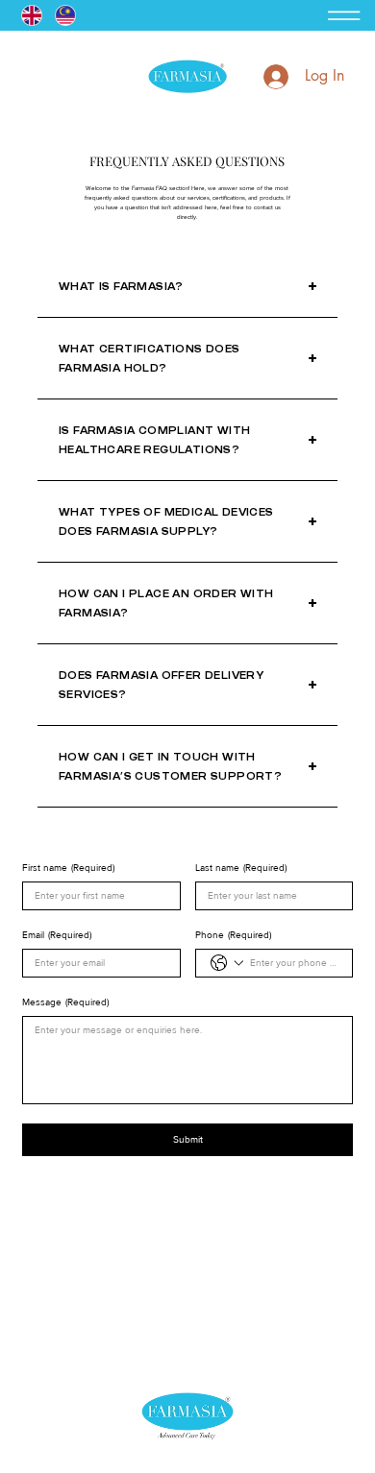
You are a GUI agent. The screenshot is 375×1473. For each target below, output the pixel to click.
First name (68, 867)
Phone (233, 935)
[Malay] (65, 15)
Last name (241, 867)
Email (56, 935)
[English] (31, 15)
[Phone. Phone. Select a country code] (227, 963)
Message (65, 1002)
